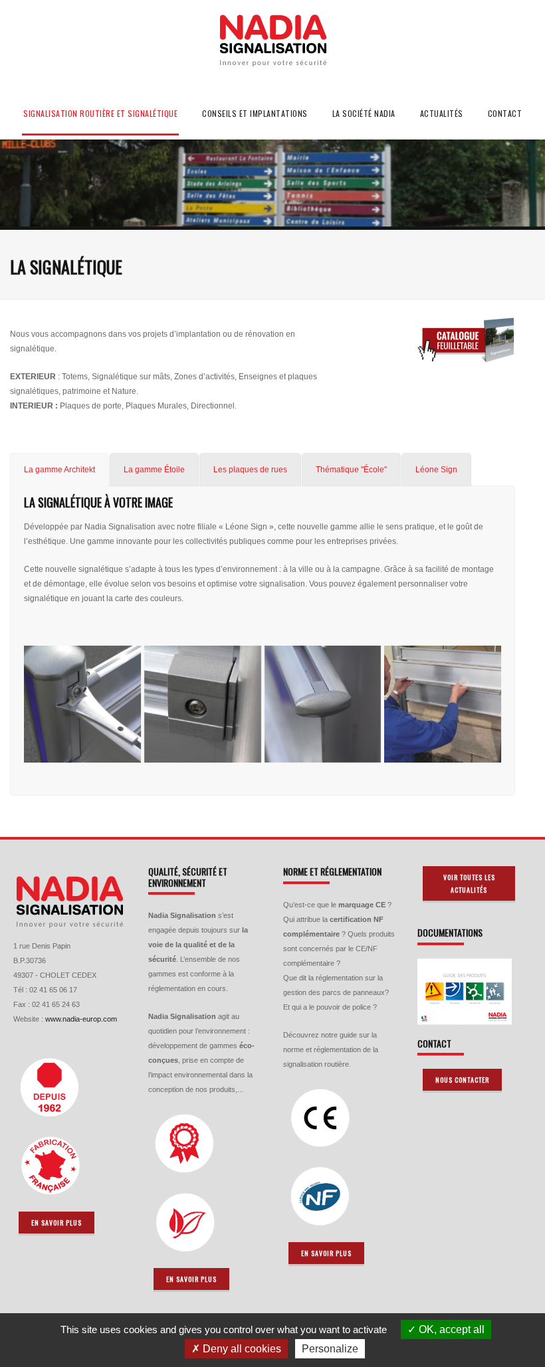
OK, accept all (450, 1329)
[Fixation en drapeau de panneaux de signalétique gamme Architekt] (82, 704)
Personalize (330, 1348)
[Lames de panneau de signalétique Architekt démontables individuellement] (442, 704)
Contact (505, 113)
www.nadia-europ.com (81, 1019)
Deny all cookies (240, 1348)
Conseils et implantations (255, 113)
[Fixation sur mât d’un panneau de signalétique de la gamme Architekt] (202, 704)
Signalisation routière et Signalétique (100, 113)
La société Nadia (363, 113)
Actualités (441, 113)
